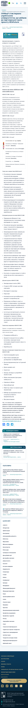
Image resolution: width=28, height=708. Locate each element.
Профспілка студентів (8, 616)
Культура (5, 583)
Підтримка (5, 605)
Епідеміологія (6, 569)
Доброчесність (15, 439)
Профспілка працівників (9, 613)
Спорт (4, 624)
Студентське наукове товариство (11, 629)
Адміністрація (13, 494)
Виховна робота (6, 664)
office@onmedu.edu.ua (9, 701)
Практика (5, 607)
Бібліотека (5, 539)
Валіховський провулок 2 (9, 704)
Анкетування (6, 533)
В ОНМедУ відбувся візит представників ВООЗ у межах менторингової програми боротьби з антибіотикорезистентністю (14, 491)
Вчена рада (6, 550)
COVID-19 (5, 525)
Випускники (6, 541)
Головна (4, 10)
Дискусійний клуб (7, 555)
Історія (4, 574)
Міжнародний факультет (9, 588)
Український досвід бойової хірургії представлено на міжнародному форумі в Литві (14, 471)
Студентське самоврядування (10, 632)
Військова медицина (8, 544)
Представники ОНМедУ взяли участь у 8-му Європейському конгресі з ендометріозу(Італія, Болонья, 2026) (13, 481)
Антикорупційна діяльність (9, 536)
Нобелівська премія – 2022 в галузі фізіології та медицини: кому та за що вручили (13, 452)
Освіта (9, 28)
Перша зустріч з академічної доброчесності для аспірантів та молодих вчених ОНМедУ (12, 435)
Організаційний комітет (9, 596)
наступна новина (16, 447)
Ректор (4, 618)
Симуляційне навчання (8, 621)
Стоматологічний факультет (10, 627)
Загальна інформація (7, 656)
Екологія (5, 563)
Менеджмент (6, 585)
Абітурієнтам (6, 528)
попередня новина (12, 431)
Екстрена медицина (8, 566)
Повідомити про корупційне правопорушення (14, 681)
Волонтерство (6, 547)
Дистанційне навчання (8, 558)
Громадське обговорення (9, 552)
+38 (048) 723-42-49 (7, 700)
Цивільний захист (7, 643)
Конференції (13, 484)
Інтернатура (6, 572)
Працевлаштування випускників (11, 610)
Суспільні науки (7, 635)
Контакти (4, 677)
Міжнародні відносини (16, 27)
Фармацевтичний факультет (10, 640)
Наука (4, 28)
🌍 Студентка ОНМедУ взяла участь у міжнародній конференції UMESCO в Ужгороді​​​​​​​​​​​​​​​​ (13, 510)
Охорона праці (6, 602)
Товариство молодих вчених (11, 441)
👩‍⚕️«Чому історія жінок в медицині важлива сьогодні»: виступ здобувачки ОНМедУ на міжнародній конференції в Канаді (13, 500)
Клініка (4, 577)
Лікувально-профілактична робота (12, 669)
